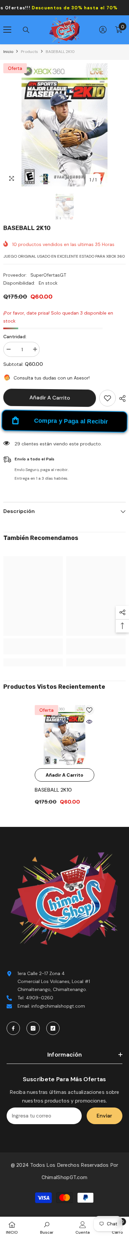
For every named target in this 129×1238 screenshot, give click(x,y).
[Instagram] (33, 1028)
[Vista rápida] (89, 722)
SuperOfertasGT (48, 275)
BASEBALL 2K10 (53, 789)
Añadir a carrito (49, 397)
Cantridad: (14, 337)
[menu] (7, 30)
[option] (64, 124)
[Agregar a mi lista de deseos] (107, 398)
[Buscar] (26, 30)
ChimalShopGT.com (65, 1177)
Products (29, 51)
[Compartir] (121, 398)
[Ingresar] (103, 29)
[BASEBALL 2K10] (64, 735)
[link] (33, 646)
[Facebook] (13, 1028)
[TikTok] (53, 1028)
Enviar (104, 1115)
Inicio (8, 51)
